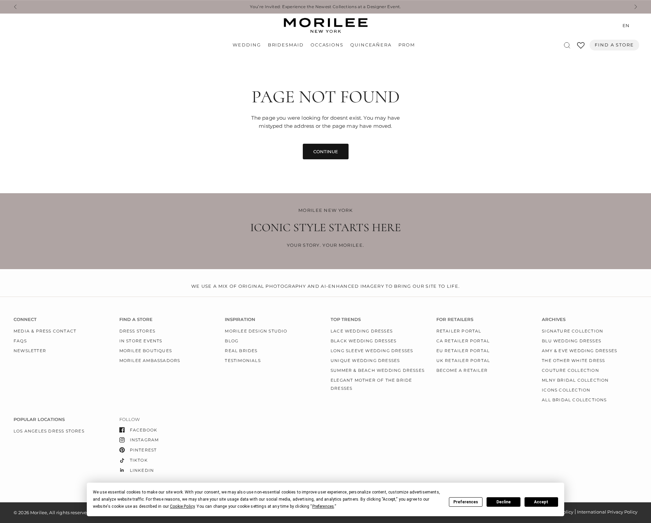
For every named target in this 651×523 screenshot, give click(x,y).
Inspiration (240, 319)
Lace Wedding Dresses (362, 331)
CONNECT (25, 319)
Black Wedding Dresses (363, 340)
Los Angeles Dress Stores (49, 431)
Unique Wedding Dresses (365, 360)
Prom (406, 44)
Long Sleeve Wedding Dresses (372, 350)
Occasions (327, 44)
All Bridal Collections (574, 399)
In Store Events (140, 340)
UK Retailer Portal (463, 360)
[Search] (567, 45)
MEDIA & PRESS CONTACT (45, 331)
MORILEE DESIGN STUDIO (256, 331)
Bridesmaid (286, 44)
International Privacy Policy (607, 512)
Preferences (465, 502)
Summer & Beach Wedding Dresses (378, 370)
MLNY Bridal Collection (575, 380)
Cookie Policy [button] (182, 506)
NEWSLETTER (30, 350)
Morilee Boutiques (145, 350)
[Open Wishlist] (581, 47)
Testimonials (242, 360)
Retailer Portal (458, 331)
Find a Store (614, 44)
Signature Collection (572, 331)
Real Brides (241, 350)
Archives (554, 319)
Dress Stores (137, 331)
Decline (503, 502)
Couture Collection (570, 370)
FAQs (20, 340)
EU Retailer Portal (463, 350)
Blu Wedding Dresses (571, 340)
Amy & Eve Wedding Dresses (579, 350)
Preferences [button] (323, 506)
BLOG (231, 340)
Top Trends (346, 319)
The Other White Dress (573, 360)
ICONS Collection (566, 390)
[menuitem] (248, 45)
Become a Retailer (462, 370)
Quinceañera (371, 44)
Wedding (247, 44)
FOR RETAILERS (454, 319)
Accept (541, 502)
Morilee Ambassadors (149, 360)
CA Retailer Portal (463, 340)
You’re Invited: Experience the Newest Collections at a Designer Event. (325, 7)
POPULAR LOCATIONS (39, 419)
